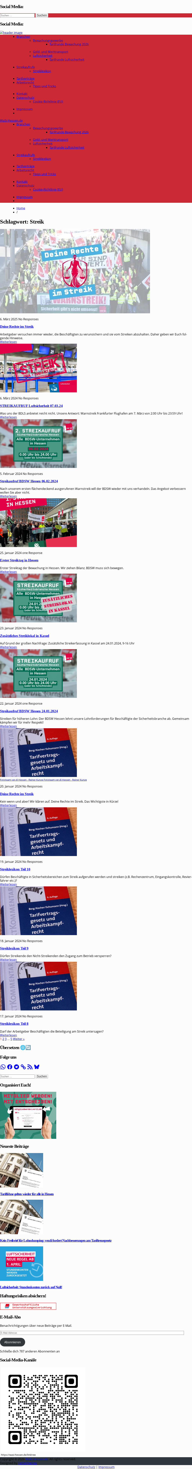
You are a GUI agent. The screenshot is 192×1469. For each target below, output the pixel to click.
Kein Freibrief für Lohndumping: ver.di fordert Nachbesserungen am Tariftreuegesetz (55, 1240)
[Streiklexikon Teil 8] (38, 1009)
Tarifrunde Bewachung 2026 (69, 44)
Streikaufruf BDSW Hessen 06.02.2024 (29, 481)
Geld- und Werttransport (50, 52)
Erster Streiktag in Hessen (19, 560)
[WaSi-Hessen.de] (11, 33)
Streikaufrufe (25, 67)
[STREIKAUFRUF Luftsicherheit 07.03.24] (38, 391)
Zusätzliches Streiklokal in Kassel (24, 636)
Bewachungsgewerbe (48, 40)
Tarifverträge (25, 78)
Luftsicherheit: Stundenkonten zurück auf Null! (31, 1287)
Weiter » (19, 1039)
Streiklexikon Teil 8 (14, 1024)
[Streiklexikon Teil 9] (38, 934)
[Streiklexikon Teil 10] (38, 855)
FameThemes (27, 1463)
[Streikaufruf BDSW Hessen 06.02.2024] (38, 467)
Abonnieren (12, 1342)
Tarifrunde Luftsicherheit (67, 60)
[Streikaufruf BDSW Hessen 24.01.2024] (38, 697)
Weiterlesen (8, 342)
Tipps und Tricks (44, 86)
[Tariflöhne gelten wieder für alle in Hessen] (21, 1186)
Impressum (24, 109)
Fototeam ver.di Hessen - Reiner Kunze (65, 779)
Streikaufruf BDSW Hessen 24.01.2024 (29, 711)
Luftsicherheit (42, 56)
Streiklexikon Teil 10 (15, 869)
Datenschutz (25, 98)
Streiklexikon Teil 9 (14, 948)
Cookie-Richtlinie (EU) (48, 102)
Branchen (23, 36)
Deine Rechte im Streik (17, 327)
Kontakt (22, 94)
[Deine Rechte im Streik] (75, 312)
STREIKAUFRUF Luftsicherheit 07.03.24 (31, 406)
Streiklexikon (42, 71)
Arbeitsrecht (25, 82)
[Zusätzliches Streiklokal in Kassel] (38, 621)
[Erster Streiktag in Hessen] (38, 546)
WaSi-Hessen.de (11, 120)
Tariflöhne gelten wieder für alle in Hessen (27, 1194)
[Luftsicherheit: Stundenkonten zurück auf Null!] (21, 1280)
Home (20, 208)
